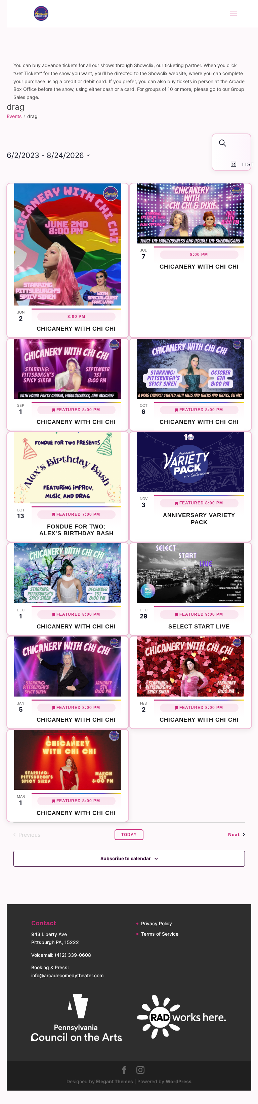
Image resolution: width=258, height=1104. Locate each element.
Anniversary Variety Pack (199, 518)
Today (129, 834)
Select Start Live (199, 626)
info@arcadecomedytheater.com (67, 975)
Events (14, 116)
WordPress (178, 1081)
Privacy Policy (156, 923)
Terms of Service (159, 934)
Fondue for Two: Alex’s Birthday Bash (76, 530)
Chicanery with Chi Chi (76, 329)
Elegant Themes (114, 1081)
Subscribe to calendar (125, 858)
